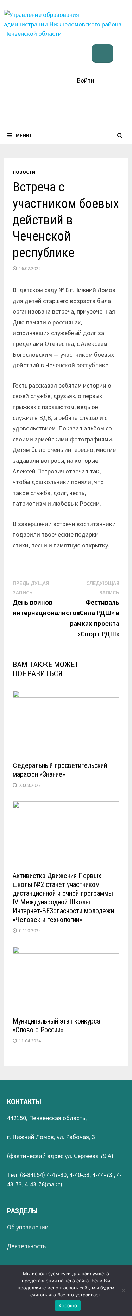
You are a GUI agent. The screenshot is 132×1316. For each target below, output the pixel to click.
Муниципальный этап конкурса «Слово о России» (56, 1025)
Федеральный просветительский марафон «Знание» (60, 769)
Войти (85, 80)
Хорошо (67, 1305)
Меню (23, 135)
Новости (24, 172)
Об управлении (28, 1227)
